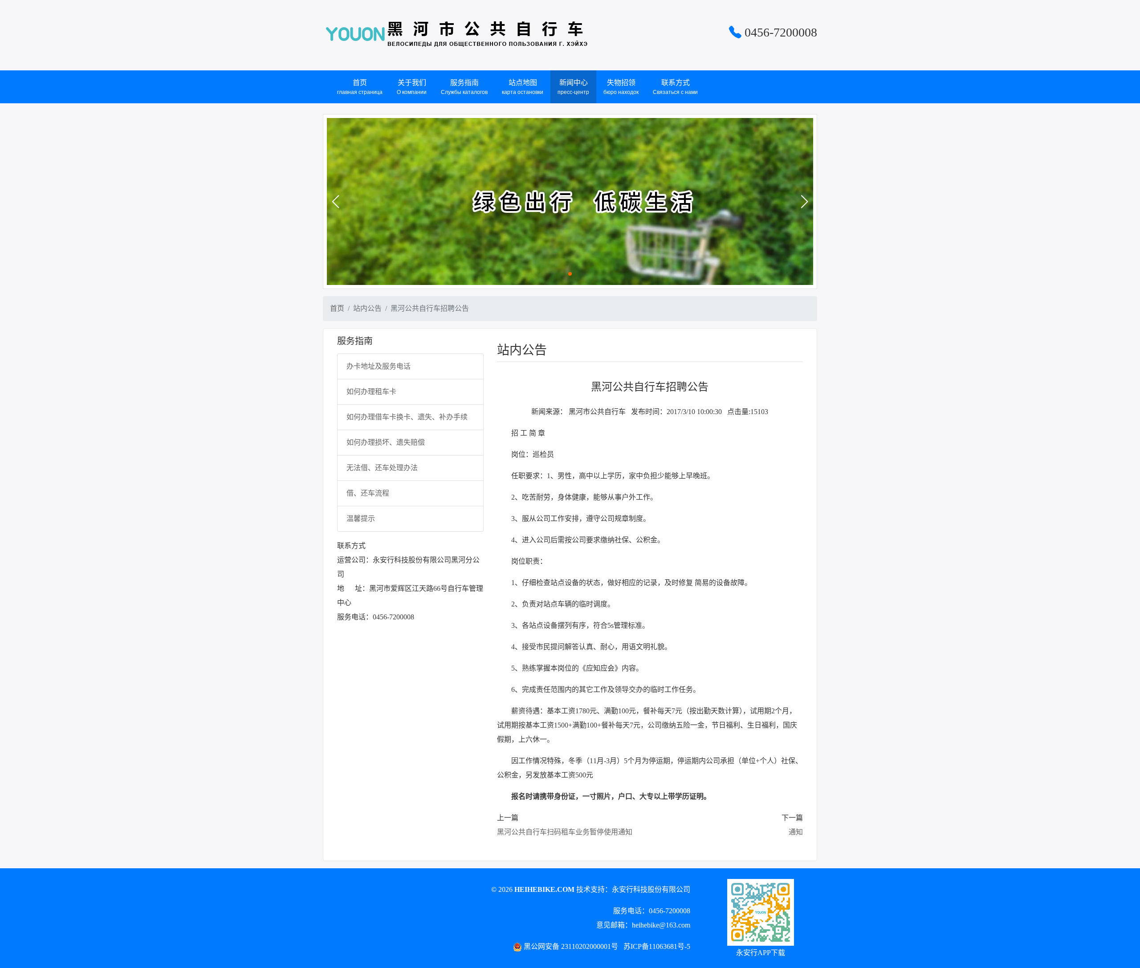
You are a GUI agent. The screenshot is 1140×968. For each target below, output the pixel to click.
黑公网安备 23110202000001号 (571, 946)
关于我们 (412, 87)
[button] (335, 201)
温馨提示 (360, 518)
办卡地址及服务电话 (378, 366)
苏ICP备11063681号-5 (656, 946)
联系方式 (675, 87)
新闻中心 (573, 87)
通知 (796, 832)
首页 (360, 87)
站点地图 (522, 87)
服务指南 (464, 87)
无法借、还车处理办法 (382, 468)
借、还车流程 (367, 493)
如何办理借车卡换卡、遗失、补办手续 (407, 417)
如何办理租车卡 (371, 391)
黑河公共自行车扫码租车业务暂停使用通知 (564, 832)
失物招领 (621, 87)
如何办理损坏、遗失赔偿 (385, 442)
